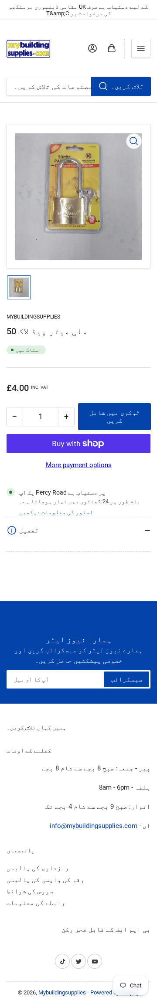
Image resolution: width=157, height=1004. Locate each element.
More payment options (79, 465)
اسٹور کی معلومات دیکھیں (56, 512)
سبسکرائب (126, 679)
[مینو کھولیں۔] (140, 48)
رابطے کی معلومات (36, 903)
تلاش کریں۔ (127, 86)
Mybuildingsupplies (33, 317)
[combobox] (78, 86)
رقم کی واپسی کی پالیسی (45, 880)
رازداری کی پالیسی (38, 868)
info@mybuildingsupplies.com (93, 826)
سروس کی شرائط (30, 891)
